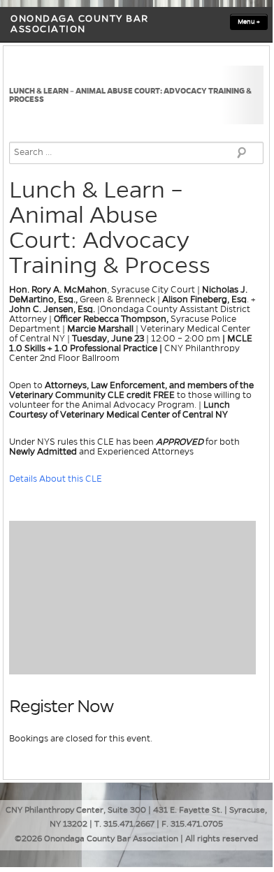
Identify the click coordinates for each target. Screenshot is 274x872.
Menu (249, 21)
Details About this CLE (56, 479)
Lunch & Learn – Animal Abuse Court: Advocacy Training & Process (130, 95)
